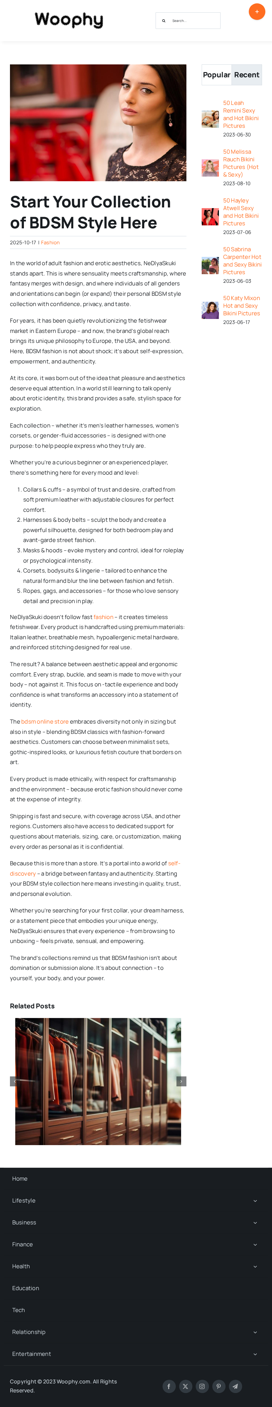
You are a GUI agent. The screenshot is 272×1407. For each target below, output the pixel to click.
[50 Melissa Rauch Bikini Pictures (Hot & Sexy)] (210, 164)
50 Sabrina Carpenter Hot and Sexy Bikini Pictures (242, 260)
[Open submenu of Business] (255, 1222)
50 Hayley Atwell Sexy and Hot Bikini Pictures (241, 211)
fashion (103, 617)
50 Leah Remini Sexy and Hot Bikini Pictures (241, 114)
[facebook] (169, 1386)
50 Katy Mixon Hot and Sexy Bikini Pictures (241, 305)
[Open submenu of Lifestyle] (255, 1201)
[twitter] (185, 1386)
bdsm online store (45, 721)
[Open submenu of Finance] (255, 1244)
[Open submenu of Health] (255, 1266)
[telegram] (235, 1386)
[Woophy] (69, 9)
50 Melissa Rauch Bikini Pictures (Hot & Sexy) (241, 163)
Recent (247, 75)
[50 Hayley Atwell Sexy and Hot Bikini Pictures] (210, 213)
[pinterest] (219, 1386)
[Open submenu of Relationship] (255, 1332)
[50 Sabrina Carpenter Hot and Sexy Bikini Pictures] (210, 262)
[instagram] (202, 1386)
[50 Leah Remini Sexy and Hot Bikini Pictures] (210, 115)
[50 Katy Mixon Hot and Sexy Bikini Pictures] (210, 306)
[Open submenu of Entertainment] (255, 1354)
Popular (217, 75)
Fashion (50, 242)
